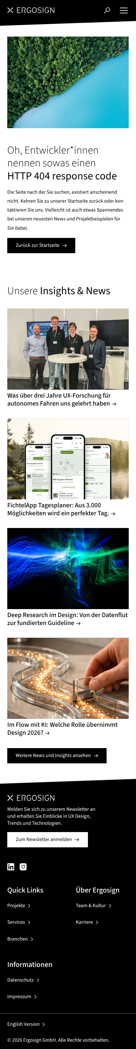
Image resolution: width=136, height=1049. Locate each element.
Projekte (16, 905)
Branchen (17, 939)
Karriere (84, 922)
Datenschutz (20, 980)
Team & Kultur (91, 905)
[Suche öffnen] (107, 10)
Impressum (19, 996)
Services (16, 922)
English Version (23, 1024)
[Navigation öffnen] (124, 10)
